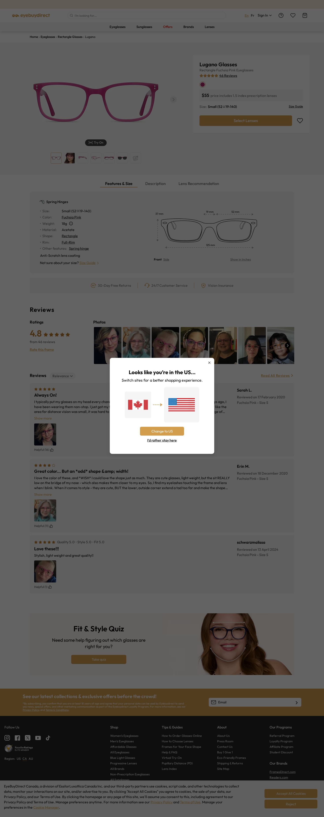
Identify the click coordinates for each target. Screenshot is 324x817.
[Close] (209, 362)
